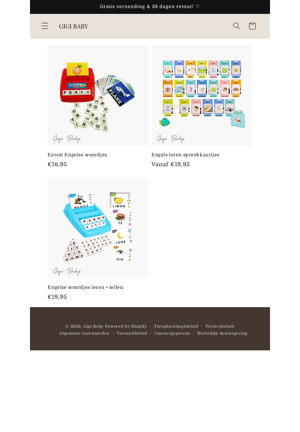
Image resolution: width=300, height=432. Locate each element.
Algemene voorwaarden (84, 333)
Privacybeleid (220, 326)
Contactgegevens (172, 333)
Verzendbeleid (132, 333)
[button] (45, 26)
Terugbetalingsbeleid (176, 326)
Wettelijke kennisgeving (222, 333)
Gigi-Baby (93, 326)
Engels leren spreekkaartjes (185, 154)
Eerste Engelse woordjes (77, 154)
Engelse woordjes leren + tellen (85, 287)
